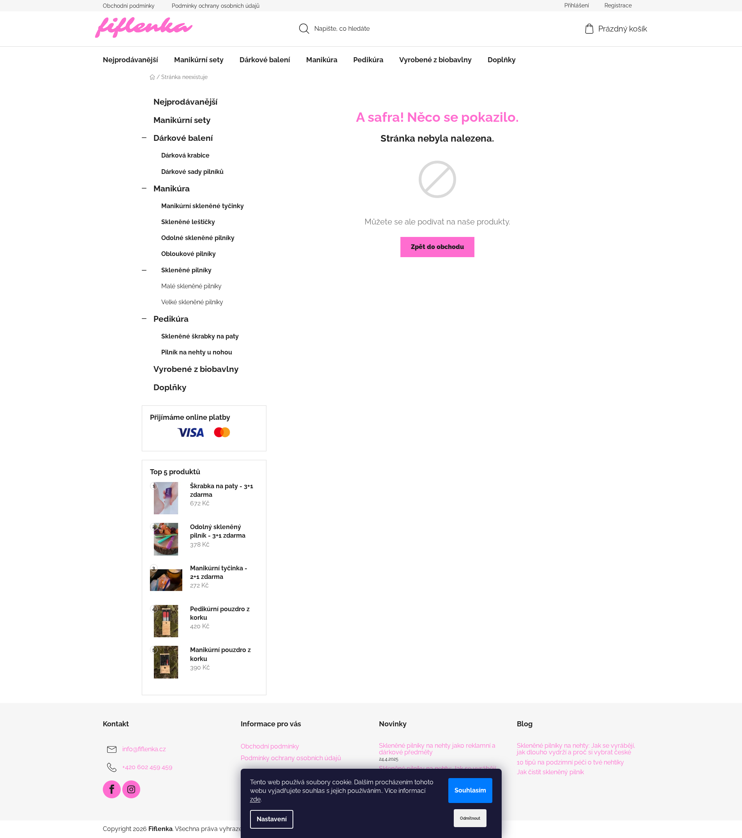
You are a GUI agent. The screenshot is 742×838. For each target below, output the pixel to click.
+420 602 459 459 (147, 767)
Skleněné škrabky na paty (200, 336)
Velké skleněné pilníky (192, 302)
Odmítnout (470, 818)
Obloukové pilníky (188, 254)
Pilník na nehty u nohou (196, 352)
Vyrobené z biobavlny (196, 369)
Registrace (618, 5)
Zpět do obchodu (437, 247)
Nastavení (272, 819)
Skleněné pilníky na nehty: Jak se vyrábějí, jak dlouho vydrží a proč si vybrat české (576, 749)
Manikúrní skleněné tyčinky (202, 206)
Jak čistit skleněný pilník (550, 772)
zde (255, 799)
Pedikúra (171, 319)
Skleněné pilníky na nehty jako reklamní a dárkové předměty (437, 749)
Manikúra (171, 188)
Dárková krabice (185, 155)
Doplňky (170, 387)
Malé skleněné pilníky (191, 286)
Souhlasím (470, 790)
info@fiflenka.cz (144, 749)
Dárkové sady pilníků (192, 171)
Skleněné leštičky (188, 222)
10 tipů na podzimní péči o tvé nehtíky (570, 762)
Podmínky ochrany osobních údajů (215, 6)
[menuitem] (130, 60)
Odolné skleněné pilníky (197, 238)
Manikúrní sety (182, 120)
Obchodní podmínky (129, 6)
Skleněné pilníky (186, 270)
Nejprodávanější (185, 102)
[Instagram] (131, 789)
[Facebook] (112, 789)
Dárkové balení (183, 138)
